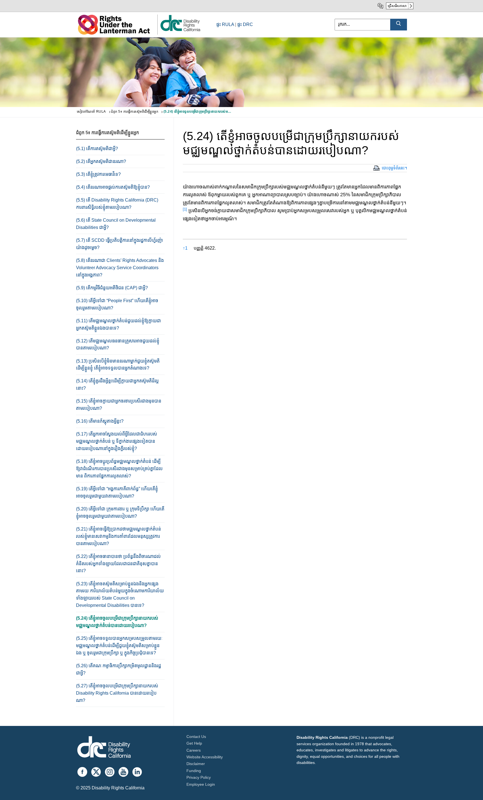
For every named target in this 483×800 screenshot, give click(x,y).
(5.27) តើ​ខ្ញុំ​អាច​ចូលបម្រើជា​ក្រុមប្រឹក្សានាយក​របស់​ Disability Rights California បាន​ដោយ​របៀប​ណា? (117, 693)
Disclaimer (195, 763)
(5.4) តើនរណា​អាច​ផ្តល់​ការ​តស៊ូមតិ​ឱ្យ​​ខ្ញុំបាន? (113, 187)
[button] (185, 210)
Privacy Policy (198, 777)
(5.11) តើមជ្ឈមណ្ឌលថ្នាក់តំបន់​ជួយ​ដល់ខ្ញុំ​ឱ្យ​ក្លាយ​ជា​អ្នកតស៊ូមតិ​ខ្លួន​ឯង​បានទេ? (118, 324)
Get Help (194, 743)
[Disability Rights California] (104, 747)
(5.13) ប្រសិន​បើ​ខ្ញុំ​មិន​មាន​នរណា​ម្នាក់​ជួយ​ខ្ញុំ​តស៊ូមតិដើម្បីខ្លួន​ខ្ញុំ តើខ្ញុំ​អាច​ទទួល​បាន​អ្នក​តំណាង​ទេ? (118, 365)
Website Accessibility (204, 757)
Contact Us (196, 736)
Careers (193, 750)
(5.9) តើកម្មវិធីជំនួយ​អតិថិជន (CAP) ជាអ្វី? (112, 287)
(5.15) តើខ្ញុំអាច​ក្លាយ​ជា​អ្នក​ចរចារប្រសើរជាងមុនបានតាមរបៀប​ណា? (118, 405)
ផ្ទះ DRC (245, 24)
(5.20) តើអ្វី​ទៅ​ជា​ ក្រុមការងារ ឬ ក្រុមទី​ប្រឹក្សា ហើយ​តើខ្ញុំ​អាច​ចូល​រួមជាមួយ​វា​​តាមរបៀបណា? (120, 512)
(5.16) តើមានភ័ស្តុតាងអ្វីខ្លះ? (100, 421)
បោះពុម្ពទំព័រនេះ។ (394, 168)
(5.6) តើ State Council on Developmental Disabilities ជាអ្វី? (116, 224)
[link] (180, 31)
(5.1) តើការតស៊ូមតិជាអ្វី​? (97, 148)
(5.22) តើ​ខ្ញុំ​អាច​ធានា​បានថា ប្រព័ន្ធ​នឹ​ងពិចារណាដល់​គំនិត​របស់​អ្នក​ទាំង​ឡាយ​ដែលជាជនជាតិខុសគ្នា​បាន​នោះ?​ (118, 563)
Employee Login (200, 784)
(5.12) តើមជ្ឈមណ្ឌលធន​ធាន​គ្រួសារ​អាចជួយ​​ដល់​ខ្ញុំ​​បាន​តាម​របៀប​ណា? (117, 345)
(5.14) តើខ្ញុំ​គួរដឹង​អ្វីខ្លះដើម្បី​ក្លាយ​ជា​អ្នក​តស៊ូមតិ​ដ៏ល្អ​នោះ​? (117, 384)
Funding (193, 770)
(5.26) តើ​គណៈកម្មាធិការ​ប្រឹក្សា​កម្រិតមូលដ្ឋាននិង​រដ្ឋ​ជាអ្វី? (118, 669)
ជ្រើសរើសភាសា (397, 6)
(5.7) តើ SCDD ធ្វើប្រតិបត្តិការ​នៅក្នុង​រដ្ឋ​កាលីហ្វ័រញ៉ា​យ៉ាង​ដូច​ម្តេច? (119, 244)
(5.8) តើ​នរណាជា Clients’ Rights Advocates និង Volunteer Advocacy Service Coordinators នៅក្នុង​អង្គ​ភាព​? (120, 267)
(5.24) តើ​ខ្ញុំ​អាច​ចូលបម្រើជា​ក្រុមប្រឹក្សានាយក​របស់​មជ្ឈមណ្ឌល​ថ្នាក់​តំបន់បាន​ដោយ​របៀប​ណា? (117, 622)
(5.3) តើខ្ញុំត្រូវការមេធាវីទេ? (98, 174)
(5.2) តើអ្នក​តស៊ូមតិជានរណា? (101, 161)
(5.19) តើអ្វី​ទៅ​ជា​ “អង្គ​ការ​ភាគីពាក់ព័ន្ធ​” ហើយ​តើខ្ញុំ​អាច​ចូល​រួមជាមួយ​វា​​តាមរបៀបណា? (117, 492)
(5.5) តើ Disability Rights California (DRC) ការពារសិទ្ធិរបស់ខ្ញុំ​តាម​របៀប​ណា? (117, 204)
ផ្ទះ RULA (225, 24)
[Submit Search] (398, 24)
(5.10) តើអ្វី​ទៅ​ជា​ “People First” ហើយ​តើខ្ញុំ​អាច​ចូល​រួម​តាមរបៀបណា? (117, 304)
